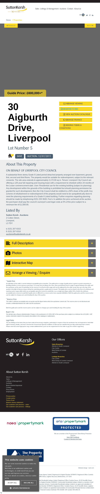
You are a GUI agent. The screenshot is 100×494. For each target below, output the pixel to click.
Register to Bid (70, 109)
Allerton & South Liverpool (60, 346)
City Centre (55, 348)
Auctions (63, 9)
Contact (70, 9)
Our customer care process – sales (17, 404)
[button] (21, 488)
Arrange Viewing (74, 104)
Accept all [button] (12, 483)
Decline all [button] (29, 483)
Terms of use (10, 400)
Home (8, 20)
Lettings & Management (49, 9)
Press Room (10, 389)
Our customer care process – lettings (18, 407)
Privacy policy (10, 396)
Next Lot (89, 25)
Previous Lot (11, 25)
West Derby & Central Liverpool (62, 361)
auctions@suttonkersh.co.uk (18, 234)
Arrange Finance (73, 120)
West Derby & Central (59, 350)
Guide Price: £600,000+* (24, 93)
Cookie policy (10, 398)
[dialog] (20, 473)
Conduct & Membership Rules (73, 439)
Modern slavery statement (14, 402)
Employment (10, 392)
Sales (37, 9)
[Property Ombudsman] (25, 454)
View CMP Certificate (73, 437)
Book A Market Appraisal (14, 385)
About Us (77, 9)
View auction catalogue (77, 114)
